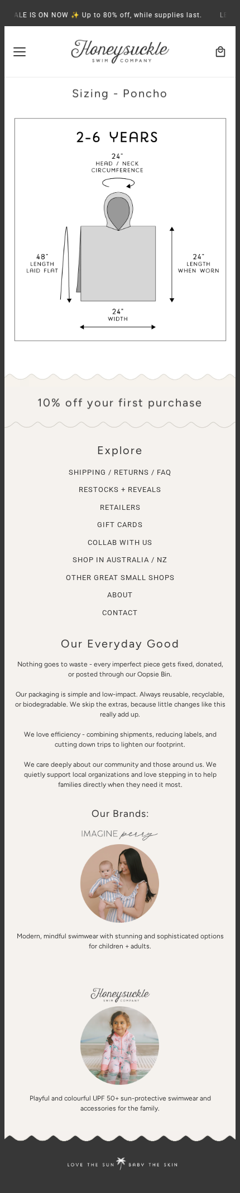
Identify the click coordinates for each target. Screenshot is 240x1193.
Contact (120, 612)
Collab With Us (120, 542)
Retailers (120, 507)
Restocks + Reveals (120, 489)
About (120, 595)
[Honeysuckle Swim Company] (120, 52)
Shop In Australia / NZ (120, 560)
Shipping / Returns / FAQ (120, 472)
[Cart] (220, 52)
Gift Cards (120, 524)
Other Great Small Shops (120, 577)
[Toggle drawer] (19, 51)
